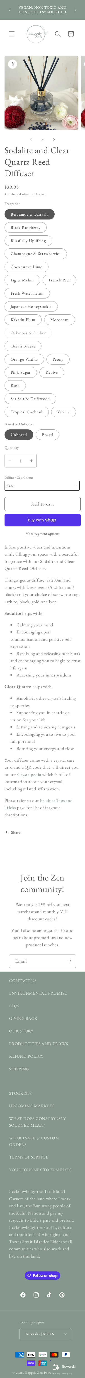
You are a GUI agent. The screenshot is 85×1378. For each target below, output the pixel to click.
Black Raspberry (26, 227)
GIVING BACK (23, 1018)
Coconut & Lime (26, 266)
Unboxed (19, 434)
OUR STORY (21, 1031)
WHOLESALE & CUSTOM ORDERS (34, 1141)
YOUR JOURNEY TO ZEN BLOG (40, 1169)
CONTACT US (22, 980)
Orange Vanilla (24, 359)
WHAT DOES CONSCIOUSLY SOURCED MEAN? (37, 1122)
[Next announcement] (76, 10)
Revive (52, 372)
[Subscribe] (69, 961)
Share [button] (15, 832)
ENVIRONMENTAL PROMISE (38, 993)
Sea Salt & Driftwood (30, 398)
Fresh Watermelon (27, 293)
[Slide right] (54, 140)
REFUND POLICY (26, 1056)
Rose (15, 385)
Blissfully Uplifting (28, 240)
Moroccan (59, 319)
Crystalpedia (29, 774)
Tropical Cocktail (27, 411)
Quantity (12, 447)
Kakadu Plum (23, 319)
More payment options (43, 533)
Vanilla (63, 411)
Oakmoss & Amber (31, 334)
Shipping (11, 194)
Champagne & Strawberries (36, 253)
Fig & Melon (22, 280)
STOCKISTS (20, 1093)
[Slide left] (31, 140)
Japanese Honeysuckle (31, 306)
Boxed (47, 434)
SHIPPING (19, 1069)
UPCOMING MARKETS (31, 1105)
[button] (11, 34)
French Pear (59, 280)
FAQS (14, 1005)
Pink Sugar (21, 372)
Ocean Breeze (23, 346)
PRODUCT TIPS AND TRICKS (38, 1043)
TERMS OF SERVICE (28, 1157)
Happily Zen (34, 1372)
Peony (58, 359)
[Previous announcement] (10, 10)
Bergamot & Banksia (30, 214)
